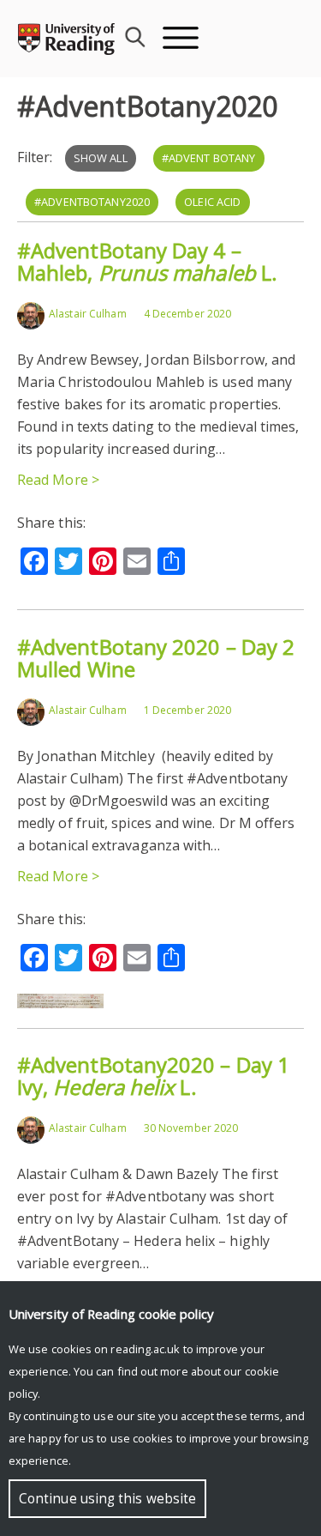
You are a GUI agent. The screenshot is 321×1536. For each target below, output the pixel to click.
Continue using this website (107, 1499)
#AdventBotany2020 (92, 201)
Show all (101, 158)
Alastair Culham (88, 313)
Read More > (58, 479)
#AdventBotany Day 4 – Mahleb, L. (147, 261)
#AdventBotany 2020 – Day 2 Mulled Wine (155, 657)
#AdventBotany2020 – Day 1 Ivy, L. (153, 1075)
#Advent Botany (209, 158)
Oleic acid (212, 201)
